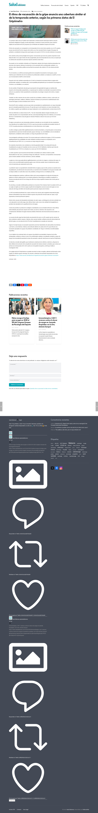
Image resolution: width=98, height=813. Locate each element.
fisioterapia (83, 448)
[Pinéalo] (22, 285)
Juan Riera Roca (15, 11)
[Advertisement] (35, 270)
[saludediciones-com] (17, 4)
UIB (79, 456)
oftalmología (84, 452)
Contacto (19, 810)
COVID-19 (63, 445)
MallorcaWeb (86, 810)
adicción (56, 443)
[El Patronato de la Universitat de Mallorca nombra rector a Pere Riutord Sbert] (67, 40)
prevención (62, 454)
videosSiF (52, 458)
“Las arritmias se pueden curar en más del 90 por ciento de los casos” (71, 428)
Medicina (64, 452)
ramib (80, 454)
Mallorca (58, 452)
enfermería (60, 448)
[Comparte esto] (14, 285)
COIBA (52, 445)
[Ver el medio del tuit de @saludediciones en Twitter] (28, 493)
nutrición (69, 452)
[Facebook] (56, 468)
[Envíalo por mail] (11, 285)
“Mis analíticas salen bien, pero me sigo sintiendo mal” (68, 430)
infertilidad (74, 449)
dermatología (53, 447)
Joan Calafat (53, 452)
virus (56, 458)
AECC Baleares (63, 443)
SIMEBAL (66, 456)
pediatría (57, 454)
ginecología (59, 450)
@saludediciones (24, 438)
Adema (52, 443)
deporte (82, 445)
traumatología (72, 456)
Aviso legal (25, 810)
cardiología (79, 443)
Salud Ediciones (16, 438)
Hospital (65, 450)
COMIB (57, 446)
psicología (68, 454)
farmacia (78, 447)
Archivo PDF (12, 810)
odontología (77, 452)
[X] (52, 468)
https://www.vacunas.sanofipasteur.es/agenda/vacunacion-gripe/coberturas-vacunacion (37, 255)
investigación (81, 450)
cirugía (84, 443)
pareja (52, 454)
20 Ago (11, 440)
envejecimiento (68, 447)
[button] (88, 5)
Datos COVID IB (76, 445)
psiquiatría (75, 454)
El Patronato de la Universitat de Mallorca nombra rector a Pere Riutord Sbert (79, 40)
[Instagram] (60, 468)
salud (84, 454)
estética (73, 447)
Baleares (72, 443)
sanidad (53, 456)
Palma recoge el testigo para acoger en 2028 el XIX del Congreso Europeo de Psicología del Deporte (79, 31)
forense (53, 450)
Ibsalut (70, 450)
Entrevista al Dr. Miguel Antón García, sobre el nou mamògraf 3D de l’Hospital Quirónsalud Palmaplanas (69, 424)
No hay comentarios (37, 11)
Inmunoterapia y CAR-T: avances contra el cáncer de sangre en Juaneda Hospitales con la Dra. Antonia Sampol (48, 322)
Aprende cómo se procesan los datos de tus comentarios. (44, 389)
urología (82, 456)
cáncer (69, 445)
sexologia (60, 456)
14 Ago (10, 621)
